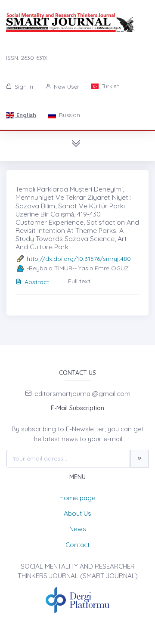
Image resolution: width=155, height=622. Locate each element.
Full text (79, 281)
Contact (77, 545)
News (77, 529)
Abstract (37, 282)
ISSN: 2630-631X (26, 57)
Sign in (23, 86)
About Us (77, 513)
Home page (77, 498)
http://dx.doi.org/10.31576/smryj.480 (79, 259)
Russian (68, 114)
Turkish (110, 86)
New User (65, 86)
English (25, 114)
